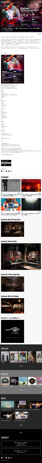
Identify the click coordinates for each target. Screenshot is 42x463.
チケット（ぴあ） (4, 143)
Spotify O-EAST (6, 154)
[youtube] (9, 171)
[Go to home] (5, 1)
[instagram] (11, 171)
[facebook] (6, 171)
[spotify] (2, 171)
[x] (4, 171)
